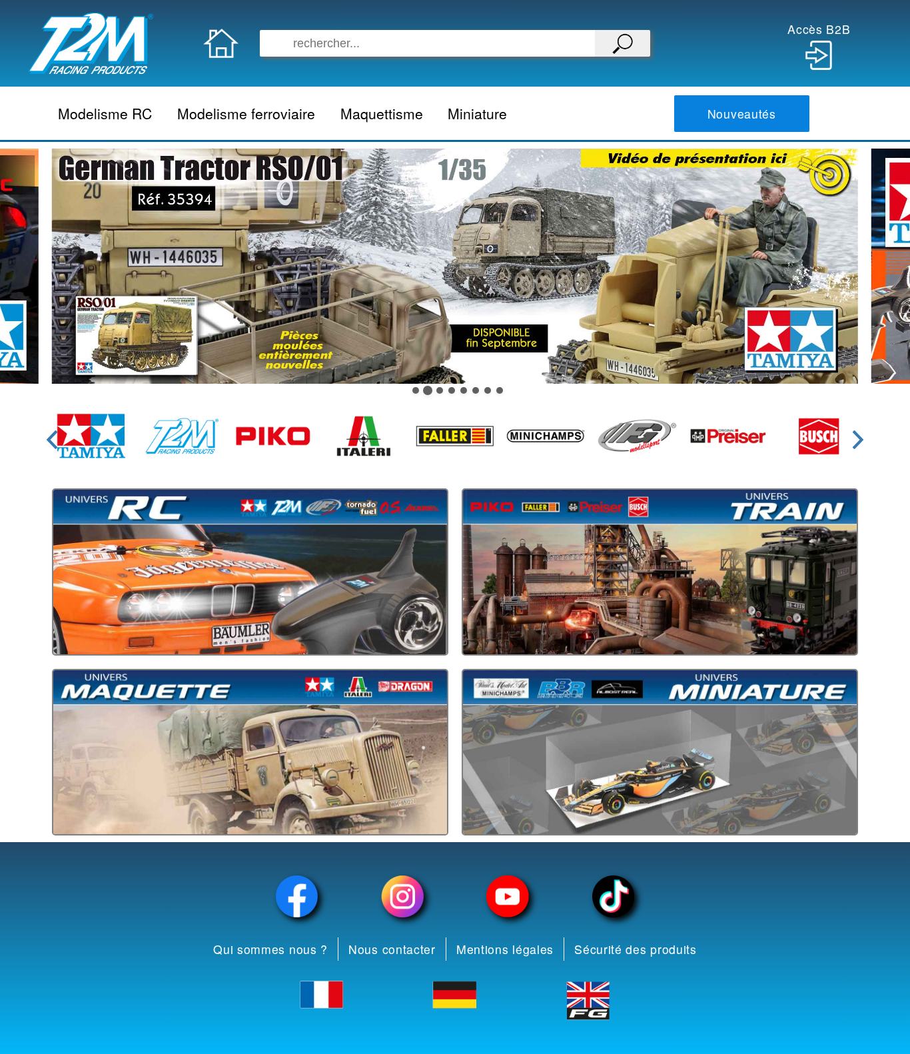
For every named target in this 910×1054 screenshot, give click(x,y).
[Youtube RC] (507, 896)
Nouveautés (741, 113)
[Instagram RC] (402, 896)
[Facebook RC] (297, 896)
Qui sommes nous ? (270, 949)
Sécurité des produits (635, 949)
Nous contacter (392, 949)
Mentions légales (505, 949)
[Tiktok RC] (613, 896)
